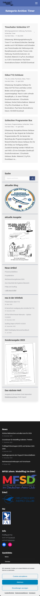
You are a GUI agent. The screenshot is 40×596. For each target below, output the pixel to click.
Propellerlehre (9, 275)
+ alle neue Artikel (10, 290)
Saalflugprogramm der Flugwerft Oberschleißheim (18, 455)
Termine (7, 561)
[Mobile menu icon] (36, 3)
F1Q (6, 79)
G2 (9, 79)
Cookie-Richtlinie (9, 593)
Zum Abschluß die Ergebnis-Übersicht (17, 283)
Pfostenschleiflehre (11, 272)
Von (9, 36)
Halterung (21, 31)
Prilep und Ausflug (11, 287)
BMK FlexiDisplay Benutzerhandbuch (17, 330)
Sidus (23, 79)
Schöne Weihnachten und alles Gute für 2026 (17, 433)
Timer (13, 33)
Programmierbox (17, 124)
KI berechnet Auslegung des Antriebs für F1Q (19, 308)
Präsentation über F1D (12, 302)
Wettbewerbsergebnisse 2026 (14, 279)
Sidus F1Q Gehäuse (14, 75)
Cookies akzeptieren (20, 576)
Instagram (11, 540)
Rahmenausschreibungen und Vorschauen (16, 461)
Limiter (12, 79)
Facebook (11, 537)
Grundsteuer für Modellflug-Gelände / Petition (17, 440)
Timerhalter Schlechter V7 (17, 27)
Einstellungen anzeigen (20, 588)
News (7, 557)
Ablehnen (20, 582)
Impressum (32, 593)
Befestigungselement (11, 31)
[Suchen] (32, 178)
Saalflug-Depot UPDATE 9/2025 (15, 323)
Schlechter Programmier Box (18, 120)
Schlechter (8, 33)
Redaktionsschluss (11, 397)
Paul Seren (28, 31)
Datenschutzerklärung (21, 593)
